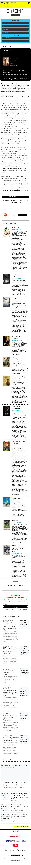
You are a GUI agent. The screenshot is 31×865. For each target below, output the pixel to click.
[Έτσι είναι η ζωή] (6, 502)
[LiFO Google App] (9, 850)
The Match (15, 520)
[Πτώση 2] (6, 302)
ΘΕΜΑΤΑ (7, 760)
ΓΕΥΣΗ (7, 6)
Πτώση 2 (15, 298)
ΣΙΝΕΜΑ (12, 6)
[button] (2, 3)
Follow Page (22, 214)
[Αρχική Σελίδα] (5, 3)
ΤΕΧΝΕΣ (23, 6)
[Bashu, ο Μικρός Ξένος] (6, 381)
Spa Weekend (15, 227)
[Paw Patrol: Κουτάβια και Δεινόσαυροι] (6, 446)
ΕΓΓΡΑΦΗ (15, 607)
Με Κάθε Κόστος (16, 337)
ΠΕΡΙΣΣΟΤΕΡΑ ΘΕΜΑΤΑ (22, 826)
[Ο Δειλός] (6, 362)
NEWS (3, 6)
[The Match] (6, 525)
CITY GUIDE (11, 3)
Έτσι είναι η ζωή (16, 499)
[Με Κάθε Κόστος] (6, 341)
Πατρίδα (14, 275)
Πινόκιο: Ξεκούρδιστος (18, 407)
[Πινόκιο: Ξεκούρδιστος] (6, 411)
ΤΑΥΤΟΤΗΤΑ (15, 835)
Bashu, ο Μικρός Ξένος (18, 377)
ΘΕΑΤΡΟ (18, 6)
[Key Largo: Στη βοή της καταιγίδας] (6, 550)
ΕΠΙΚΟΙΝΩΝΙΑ (15, 837)
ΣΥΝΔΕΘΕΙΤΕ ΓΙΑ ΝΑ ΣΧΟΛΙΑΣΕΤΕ (15, 585)
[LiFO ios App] (21, 850)
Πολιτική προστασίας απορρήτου (19, 858)
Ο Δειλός (16, 358)
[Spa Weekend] (6, 232)
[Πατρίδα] (6, 279)
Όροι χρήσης (7, 858)
